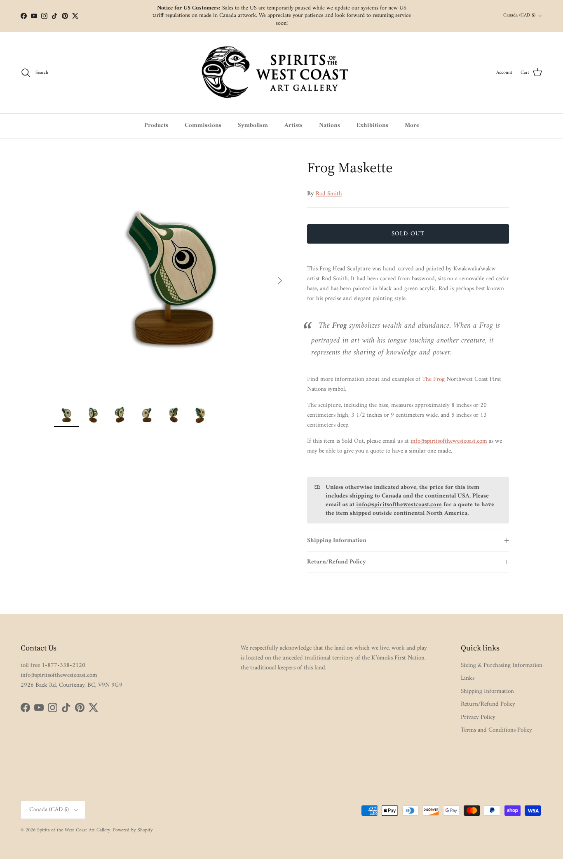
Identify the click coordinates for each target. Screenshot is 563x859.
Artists (293, 125)
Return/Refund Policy (336, 562)
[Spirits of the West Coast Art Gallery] (282, 73)
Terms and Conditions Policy (496, 730)
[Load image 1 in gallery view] (171, 276)
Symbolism (253, 125)
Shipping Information (336, 540)
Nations (329, 125)
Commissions (203, 125)
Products (156, 125)
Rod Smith (329, 193)
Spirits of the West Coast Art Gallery (73, 830)
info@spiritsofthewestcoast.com (449, 441)
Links (467, 678)
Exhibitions (372, 125)
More (412, 125)
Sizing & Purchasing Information (501, 665)
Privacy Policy (478, 717)
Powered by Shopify (133, 830)
